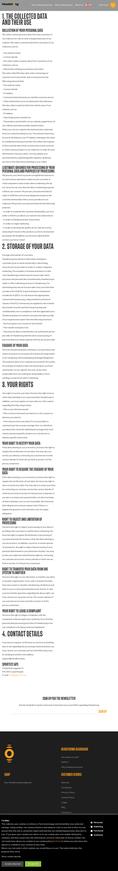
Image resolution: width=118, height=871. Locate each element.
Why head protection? (72, 767)
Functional (98, 831)
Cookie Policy (68, 797)
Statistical (98, 835)
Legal (64, 802)
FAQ (63, 807)
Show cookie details (11, 856)
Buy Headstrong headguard (17, 782)
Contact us (66, 812)
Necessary (98, 822)
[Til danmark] (87, 5)
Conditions (66, 787)
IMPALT (65, 762)
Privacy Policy (68, 792)
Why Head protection (42, 5)
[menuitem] (42, 5)
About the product (64, 5)
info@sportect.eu (17, 675)
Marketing (98, 826)
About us (79, 5)
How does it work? (70, 757)
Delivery (65, 782)
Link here (57, 841)
